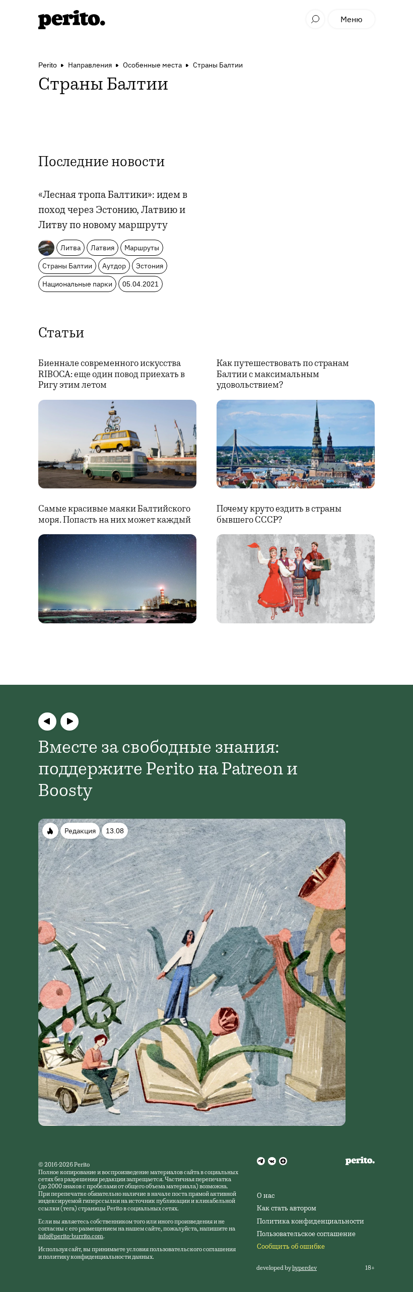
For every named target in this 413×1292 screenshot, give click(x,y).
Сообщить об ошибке (291, 1247)
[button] (47, 721)
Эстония (149, 265)
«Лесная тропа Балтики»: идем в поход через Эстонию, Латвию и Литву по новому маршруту (112, 211)
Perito (47, 65)
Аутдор (114, 265)
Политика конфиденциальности (310, 1222)
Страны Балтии (218, 65)
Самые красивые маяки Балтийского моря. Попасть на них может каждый (114, 515)
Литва (70, 247)
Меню (351, 19)
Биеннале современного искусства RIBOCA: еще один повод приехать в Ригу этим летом (111, 375)
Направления (90, 65)
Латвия (102, 247)
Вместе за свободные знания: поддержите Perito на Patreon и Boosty (168, 770)
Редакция (80, 830)
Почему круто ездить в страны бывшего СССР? (279, 515)
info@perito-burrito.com (70, 1237)
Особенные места (152, 65)
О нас (265, 1196)
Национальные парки (77, 284)
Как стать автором (286, 1208)
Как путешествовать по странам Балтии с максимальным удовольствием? (283, 375)
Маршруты (141, 247)
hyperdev (304, 1268)
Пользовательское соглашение (306, 1234)
